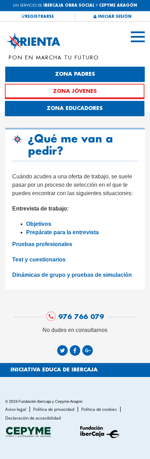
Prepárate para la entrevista (62, 232)
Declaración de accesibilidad (33, 418)
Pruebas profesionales (42, 244)
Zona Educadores (75, 108)
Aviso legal (16, 409)
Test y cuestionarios (39, 259)
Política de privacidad (54, 409)
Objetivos (38, 224)
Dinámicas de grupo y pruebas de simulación (72, 275)
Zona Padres (75, 74)
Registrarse (39, 16)
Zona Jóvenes (75, 91)
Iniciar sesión (114, 16)
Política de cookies (99, 409)
